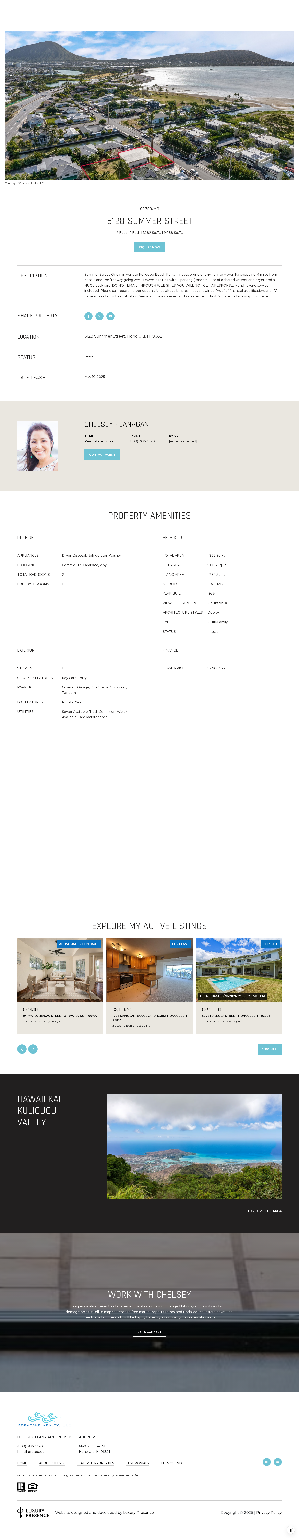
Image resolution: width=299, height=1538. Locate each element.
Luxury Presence (138, 1512)
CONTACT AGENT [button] (102, 454)
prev (22, 1049)
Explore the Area (265, 1211)
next (33, 1049)
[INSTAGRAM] (267, 1462)
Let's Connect (173, 1463)
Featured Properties (95, 1463)
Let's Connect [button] (149, 1332)
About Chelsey (52, 1463)
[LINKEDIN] (278, 1462)
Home (22, 1463)
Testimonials (137, 1463)
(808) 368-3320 (142, 441)
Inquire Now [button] (149, 247)
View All (269, 1049)
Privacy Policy (269, 1512)
